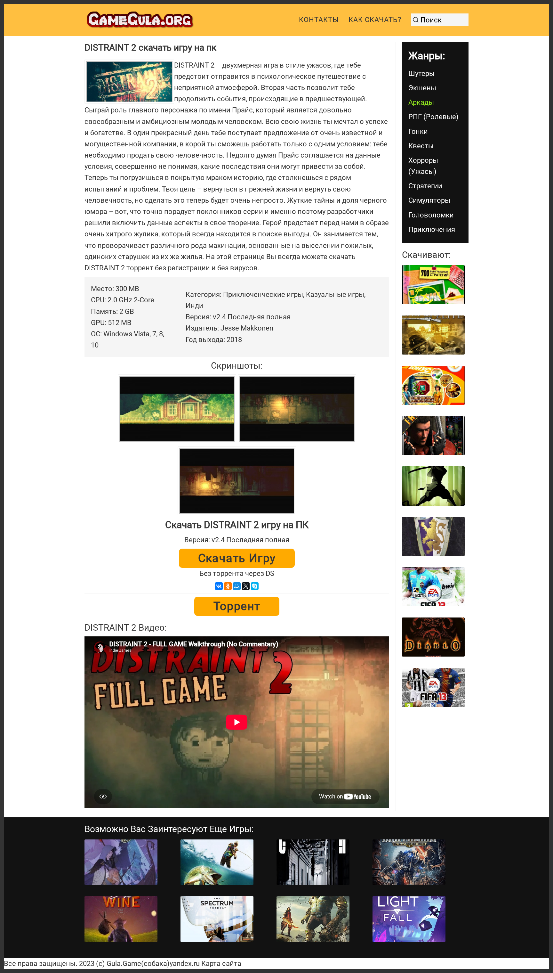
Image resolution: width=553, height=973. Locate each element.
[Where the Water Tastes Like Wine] (120, 919)
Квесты (421, 146)
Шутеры (421, 74)
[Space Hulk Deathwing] (409, 862)
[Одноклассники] (228, 586)
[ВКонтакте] (219, 586)
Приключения (431, 229)
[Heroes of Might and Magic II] (433, 536)
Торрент (236, 606)
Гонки (418, 131)
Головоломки (431, 215)
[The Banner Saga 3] (120, 862)
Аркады (421, 102)
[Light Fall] (409, 919)
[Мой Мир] (237, 586)
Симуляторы (429, 200)
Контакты (319, 20)
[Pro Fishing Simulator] (216, 862)
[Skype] (255, 586)
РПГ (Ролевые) (433, 117)
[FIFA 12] (433, 586)
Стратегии (425, 186)
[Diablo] (433, 637)
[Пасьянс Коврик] (433, 284)
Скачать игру (237, 558)
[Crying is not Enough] (312, 862)
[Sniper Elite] (433, 335)
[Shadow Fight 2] (433, 485)
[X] (246, 586)
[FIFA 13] (433, 687)
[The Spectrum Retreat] (216, 919)
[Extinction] (312, 919)
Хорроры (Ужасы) (423, 166)
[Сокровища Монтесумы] (433, 385)
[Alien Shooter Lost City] (433, 435)
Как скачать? (375, 20)
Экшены (422, 88)
